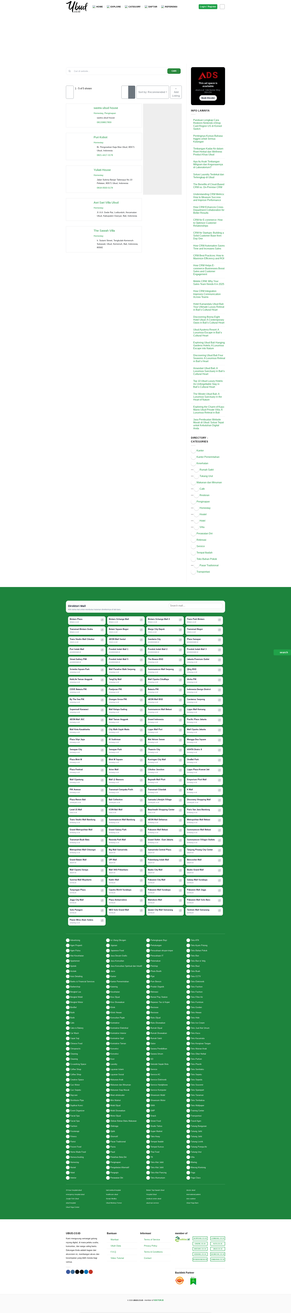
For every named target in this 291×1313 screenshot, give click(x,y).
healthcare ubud (112, 1194)
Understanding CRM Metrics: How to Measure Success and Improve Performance (208, 197)
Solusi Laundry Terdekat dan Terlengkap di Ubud (208, 176)
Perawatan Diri (205, 533)
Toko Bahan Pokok (207, 559)
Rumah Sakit (207, 469)
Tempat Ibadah (204, 552)
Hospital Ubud (151, 1194)
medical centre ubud (153, 1199)
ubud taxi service (152, 1203)
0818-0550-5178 (105, 188)
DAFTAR (152, 6)
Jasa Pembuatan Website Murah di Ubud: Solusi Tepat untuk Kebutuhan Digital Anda (208, 424)
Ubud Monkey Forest (114, 1203)
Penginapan (110, 113)
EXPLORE (115, 6)
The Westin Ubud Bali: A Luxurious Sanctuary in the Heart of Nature (207, 397)
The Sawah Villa (104, 230)
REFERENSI (171, 6)
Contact (147, 1258)
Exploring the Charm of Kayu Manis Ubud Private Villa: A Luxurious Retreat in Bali (208, 410)
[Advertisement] (145, 36)
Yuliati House (102, 169)
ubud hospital (71, 1203)
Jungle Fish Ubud (72, 1199)
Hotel (202, 520)
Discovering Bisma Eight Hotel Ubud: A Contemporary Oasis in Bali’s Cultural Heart (208, 320)
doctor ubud (190, 1190)
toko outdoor (191, 1199)
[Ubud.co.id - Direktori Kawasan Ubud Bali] (77, 7)
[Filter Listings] (70, 92)
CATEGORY (134, 6)
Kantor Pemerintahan (208, 457)
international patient (193, 1194)
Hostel (203, 514)
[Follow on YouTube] (91, 1272)
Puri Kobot (100, 137)
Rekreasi (201, 540)
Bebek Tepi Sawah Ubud (155, 1190)
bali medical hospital (113, 1190)
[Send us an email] (82, 1272)
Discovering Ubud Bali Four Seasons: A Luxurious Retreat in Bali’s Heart (209, 358)
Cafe (202, 489)
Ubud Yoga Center (72, 1207)
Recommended (151, 92)
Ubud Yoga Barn (192, 1203)
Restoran (204, 495)
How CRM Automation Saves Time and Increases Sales (209, 247)
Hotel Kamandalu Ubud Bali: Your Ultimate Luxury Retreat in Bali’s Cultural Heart (208, 307)
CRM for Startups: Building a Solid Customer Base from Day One (208, 235)
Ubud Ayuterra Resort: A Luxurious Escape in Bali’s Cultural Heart (207, 332)
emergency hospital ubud (75, 1194)
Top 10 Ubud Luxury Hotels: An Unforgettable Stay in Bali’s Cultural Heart (208, 384)
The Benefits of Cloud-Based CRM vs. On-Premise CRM (208, 185)
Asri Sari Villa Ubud (106, 202)
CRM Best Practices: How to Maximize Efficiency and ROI (208, 257)
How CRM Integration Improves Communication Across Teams (207, 294)
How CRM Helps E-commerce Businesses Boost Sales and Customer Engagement (208, 270)
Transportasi (203, 571)
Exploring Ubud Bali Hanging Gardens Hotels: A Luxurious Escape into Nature (209, 345)
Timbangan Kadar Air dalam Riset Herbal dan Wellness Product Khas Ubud (208, 151)
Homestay (98, 113)
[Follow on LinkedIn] (86, 1272)
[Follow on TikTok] (77, 1272)
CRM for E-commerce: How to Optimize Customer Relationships (208, 223)
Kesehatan (202, 463)
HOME (99, 6)
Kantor (200, 450)
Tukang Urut (206, 476)
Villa (202, 527)
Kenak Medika (111, 1199)
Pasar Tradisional (209, 565)
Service (201, 546)
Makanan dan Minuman (209, 482)
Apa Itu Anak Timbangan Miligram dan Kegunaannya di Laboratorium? (208, 164)
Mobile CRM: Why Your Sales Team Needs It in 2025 (208, 282)
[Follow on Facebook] (68, 1272)
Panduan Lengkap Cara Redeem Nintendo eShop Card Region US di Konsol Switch (207, 124)
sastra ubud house (106, 108)
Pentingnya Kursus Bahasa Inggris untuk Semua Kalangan (208, 139)
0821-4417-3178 (105, 155)
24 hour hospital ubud (74, 1190)
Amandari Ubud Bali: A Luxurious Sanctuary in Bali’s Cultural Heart (209, 371)
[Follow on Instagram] (222, 6)
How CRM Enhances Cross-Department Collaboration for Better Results (208, 210)
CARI (174, 71)
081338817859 (104, 122)
